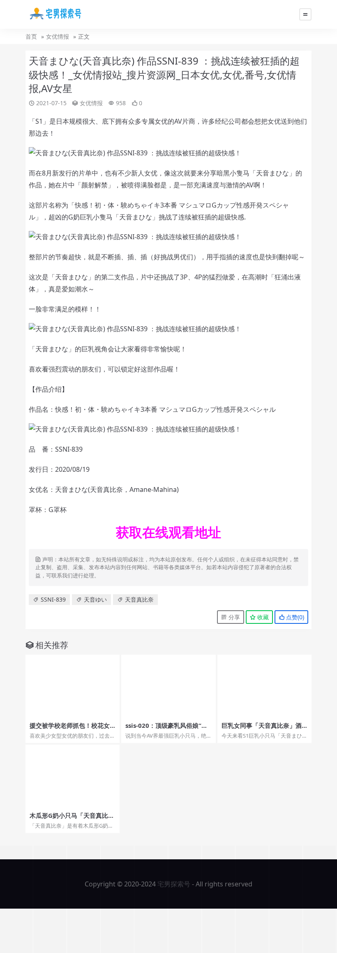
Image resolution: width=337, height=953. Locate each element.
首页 (31, 36)
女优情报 (57, 36)
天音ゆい (95, 599)
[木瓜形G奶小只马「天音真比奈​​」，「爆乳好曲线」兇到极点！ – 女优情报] (72, 776)
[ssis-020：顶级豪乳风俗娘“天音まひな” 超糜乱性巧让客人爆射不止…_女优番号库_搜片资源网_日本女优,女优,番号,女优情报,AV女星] (168, 686)
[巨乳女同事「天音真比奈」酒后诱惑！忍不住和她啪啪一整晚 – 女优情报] (264, 686)
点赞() (294, 617)
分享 (233, 617)
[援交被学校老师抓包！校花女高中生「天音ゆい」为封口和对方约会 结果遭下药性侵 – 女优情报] (72, 686)
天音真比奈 (139, 599)
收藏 (262, 617)
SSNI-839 (53, 599)
